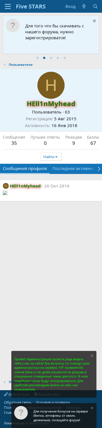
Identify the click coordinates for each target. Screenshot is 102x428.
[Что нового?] (84, 6)
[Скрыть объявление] (93, 22)
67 (93, 143)
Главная (11, 412)
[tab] (37, 58)
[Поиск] (95, 6)
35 (14, 143)
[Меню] (7, 6)
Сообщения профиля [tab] (25, 168)
